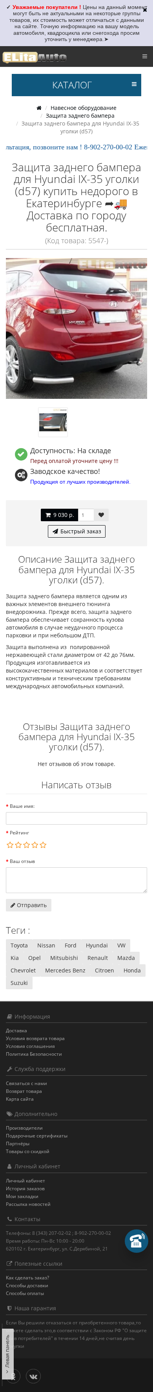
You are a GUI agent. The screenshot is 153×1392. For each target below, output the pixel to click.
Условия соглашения (30, 1046)
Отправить (31, 905)
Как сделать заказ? (27, 1277)
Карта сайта (20, 1099)
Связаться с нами (26, 1083)
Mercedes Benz (65, 970)
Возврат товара (24, 1091)
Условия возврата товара (35, 1038)
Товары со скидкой (27, 1151)
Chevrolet (23, 970)
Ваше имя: (22, 806)
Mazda (126, 957)
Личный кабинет (25, 1180)
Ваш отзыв (22, 861)
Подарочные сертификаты (36, 1135)
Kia (15, 957)
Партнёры (17, 1143)
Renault (97, 957)
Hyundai (97, 945)
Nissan (46, 945)
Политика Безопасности (34, 1054)
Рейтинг (19, 832)
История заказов (25, 1188)
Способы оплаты (25, 1293)
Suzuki (19, 983)
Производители (24, 1128)
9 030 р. (63, 514)
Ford (70, 945)
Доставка (16, 1030)
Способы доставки (27, 1285)
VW (121, 945)
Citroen (104, 970)
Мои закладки (22, 1196)
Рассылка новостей (28, 1204)
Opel (34, 957)
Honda (132, 970)
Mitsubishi (64, 957)
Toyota (19, 945)
